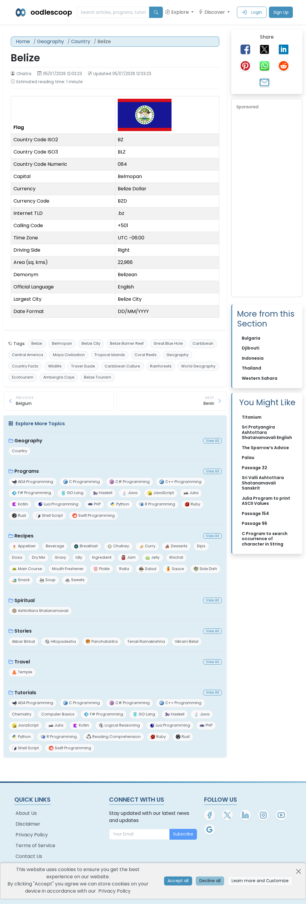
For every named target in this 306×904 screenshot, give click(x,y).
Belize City (91, 343)
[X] (227, 815)
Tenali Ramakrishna (146, 641)
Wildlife (55, 366)
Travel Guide (83, 366)
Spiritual (24, 600)
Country (80, 41)
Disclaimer (28, 824)
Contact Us (29, 856)
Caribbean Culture (122, 366)
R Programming (160, 504)
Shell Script (52, 515)
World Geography (198, 366)
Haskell (105, 492)
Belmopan (62, 343)
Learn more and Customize (260, 881)
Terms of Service (35, 845)
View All (212, 440)
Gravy (60, 557)
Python (122, 504)
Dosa (17, 557)
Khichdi (176, 557)
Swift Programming (96, 515)
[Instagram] (263, 815)
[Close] (298, 871)
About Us (26, 813)
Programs (26, 471)
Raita (124, 568)
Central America (27, 354)
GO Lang (75, 492)
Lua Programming (61, 504)
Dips (201, 546)
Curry (150, 546)
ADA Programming (35, 481)
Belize (36, 343)
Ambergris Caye (58, 377)
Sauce (178, 568)
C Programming (84, 481)
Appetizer (27, 546)
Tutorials (25, 692)
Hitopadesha (63, 641)
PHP (97, 504)
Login (256, 12)
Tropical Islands (109, 354)
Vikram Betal (186, 641)
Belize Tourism (97, 377)
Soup (50, 579)
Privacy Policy (32, 834)
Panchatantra (104, 641)
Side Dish (208, 568)
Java (132, 492)
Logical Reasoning (122, 725)
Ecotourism (22, 377)
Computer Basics (57, 714)
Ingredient (101, 557)
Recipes (23, 535)
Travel (22, 661)
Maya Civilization (69, 354)
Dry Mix (38, 557)
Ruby (195, 504)
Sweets (78, 579)
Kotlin (23, 504)
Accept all (178, 881)
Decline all (210, 881)
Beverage (55, 546)
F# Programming (34, 492)
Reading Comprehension (116, 736)
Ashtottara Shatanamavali (43, 610)
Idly (79, 557)
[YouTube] (281, 815)
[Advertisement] (266, 202)
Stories (23, 631)
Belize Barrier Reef (127, 343)
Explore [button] (180, 12)
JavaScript (163, 492)
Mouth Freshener (68, 568)
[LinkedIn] (245, 815)
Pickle (104, 568)
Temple (25, 671)
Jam (131, 557)
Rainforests (161, 366)
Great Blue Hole (168, 343)
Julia (193, 492)
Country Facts (25, 366)
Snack (24, 579)
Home (23, 41)
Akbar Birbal (23, 641)
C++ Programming (183, 481)
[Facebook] (209, 815)
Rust (22, 515)
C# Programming (132, 481)
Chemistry (21, 714)
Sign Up (281, 12)
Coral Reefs (145, 354)
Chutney (121, 546)
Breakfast (89, 546)
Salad (150, 568)
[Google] (209, 829)
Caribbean (202, 343)
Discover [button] (215, 12)
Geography (50, 41)
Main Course (30, 568)
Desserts (179, 546)
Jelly (155, 557)
